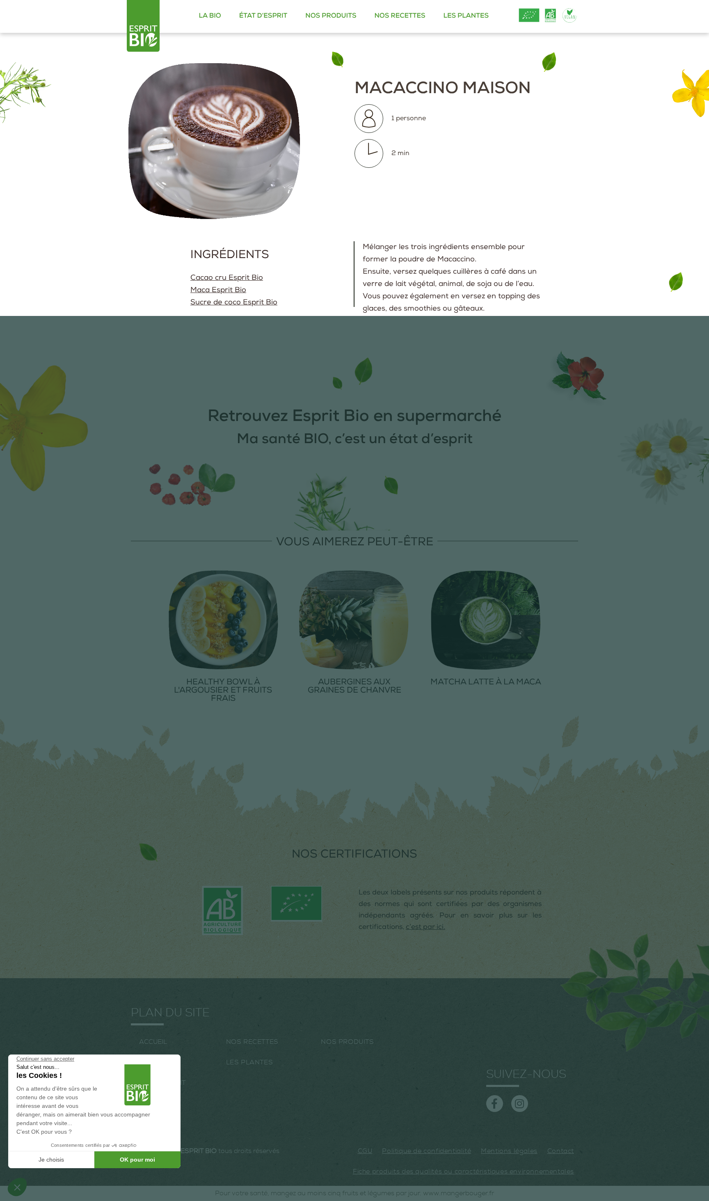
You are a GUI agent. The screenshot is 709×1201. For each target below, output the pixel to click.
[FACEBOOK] (494, 1103)
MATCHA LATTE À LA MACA (485, 683)
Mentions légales (509, 1151)
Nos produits (330, 16)
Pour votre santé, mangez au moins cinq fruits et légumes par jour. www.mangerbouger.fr (354, 1193)
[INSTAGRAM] (519, 1103)
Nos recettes (399, 16)
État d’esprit (263, 16)
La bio (210, 16)
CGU (365, 1151)
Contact (560, 1151)
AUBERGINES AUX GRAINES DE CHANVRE (354, 687)
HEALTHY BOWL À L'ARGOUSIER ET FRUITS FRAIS (223, 691)
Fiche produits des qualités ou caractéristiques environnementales (463, 1171)
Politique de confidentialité (426, 1151)
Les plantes (466, 16)
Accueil (153, 1042)
